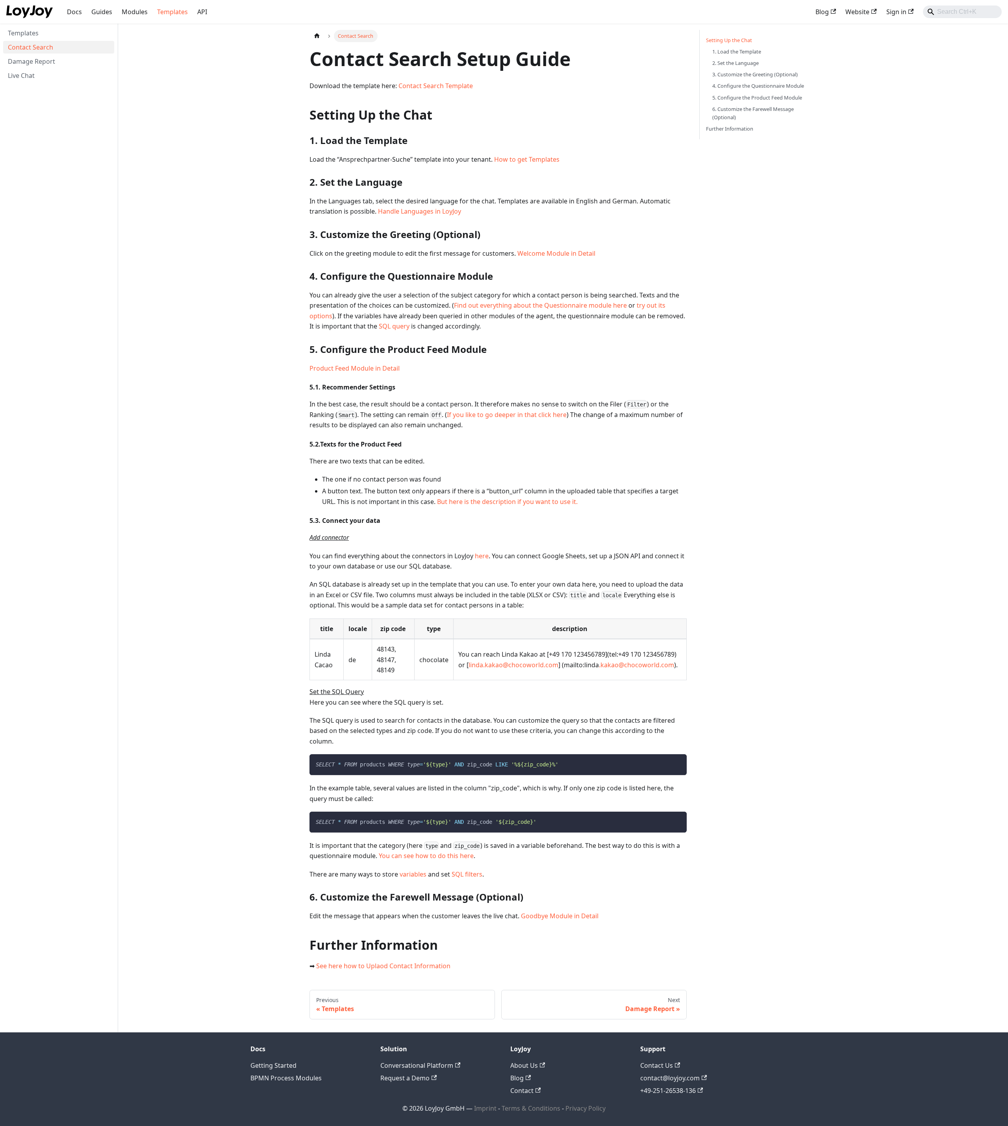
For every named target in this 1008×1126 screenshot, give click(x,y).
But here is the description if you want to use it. (507, 501)
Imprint (485, 1108)
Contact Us (656, 1065)
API (202, 11)
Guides (101, 11)
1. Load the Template (736, 51)
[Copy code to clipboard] (677, 763)
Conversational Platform (416, 1065)
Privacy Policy (585, 1108)
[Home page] (316, 36)
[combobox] (962, 12)
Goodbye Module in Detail (559, 916)
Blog (822, 11)
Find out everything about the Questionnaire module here (540, 305)
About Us (524, 1065)
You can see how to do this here (426, 855)
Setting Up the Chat (729, 40)
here (482, 556)
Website (857, 11)
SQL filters (467, 874)
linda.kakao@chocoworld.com (513, 665)
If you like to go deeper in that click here (507, 414)
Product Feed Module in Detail (354, 368)
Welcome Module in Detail (556, 253)
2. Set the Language (735, 62)
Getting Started (273, 1065)
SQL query (394, 326)
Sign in (896, 11)
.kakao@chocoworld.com (636, 665)
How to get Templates (527, 159)
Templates (172, 11)
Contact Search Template (435, 85)
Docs (74, 11)
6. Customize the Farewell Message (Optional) (753, 113)
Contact (522, 1090)
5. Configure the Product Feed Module (757, 97)
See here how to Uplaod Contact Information (383, 966)
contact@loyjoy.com (670, 1078)
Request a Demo (405, 1078)
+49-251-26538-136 (668, 1090)
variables (413, 874)
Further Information (729, 128)
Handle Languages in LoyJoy (419, 211)
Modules (135, 11)
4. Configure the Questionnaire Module (758, 85)
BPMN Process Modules (286, 1078)
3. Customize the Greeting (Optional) (755, 74)
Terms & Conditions (532, 1108)
